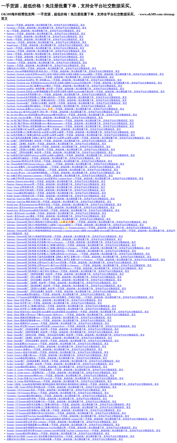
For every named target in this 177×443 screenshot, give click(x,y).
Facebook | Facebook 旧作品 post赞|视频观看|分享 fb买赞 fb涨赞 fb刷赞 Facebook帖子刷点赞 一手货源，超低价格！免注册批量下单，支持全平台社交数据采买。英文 (86, 91)
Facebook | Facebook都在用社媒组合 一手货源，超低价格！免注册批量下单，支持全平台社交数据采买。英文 (59, 106)
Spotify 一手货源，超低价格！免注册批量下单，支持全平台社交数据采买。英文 (45, 48)
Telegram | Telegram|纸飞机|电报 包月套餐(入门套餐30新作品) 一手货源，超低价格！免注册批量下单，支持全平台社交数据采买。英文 (71, 251)
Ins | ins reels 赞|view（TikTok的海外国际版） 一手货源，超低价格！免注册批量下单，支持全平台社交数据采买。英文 (64, 172)
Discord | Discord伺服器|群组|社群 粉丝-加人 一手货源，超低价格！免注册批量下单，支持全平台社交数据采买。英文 (63, 71)
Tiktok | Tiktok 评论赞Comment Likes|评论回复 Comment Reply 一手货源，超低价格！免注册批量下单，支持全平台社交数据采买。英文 (71, 326)
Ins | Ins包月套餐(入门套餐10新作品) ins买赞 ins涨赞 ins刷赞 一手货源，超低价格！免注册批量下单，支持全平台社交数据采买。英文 (71, 132)
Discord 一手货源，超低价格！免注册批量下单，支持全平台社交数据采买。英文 (46, 25)
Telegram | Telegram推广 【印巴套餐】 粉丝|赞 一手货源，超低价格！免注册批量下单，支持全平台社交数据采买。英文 (64, 280)
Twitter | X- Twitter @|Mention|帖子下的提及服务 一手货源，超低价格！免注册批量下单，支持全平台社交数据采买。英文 (65, 369)
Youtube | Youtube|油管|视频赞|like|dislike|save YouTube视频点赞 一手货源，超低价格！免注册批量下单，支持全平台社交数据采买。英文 (72, 427)
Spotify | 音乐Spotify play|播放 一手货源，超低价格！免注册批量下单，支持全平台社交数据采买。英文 (56, 216)
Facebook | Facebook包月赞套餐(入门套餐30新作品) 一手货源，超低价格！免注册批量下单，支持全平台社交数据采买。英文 (67, 100)
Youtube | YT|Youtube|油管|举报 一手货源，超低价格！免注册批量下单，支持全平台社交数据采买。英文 (57, 398)
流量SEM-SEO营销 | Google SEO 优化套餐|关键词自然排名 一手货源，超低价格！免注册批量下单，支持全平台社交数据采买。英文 (71, 436)
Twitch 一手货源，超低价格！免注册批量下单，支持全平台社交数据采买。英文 (45, 57)
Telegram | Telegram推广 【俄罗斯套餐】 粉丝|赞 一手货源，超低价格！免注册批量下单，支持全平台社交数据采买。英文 (65, 274)
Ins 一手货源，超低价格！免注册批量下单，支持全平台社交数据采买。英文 (44, 31)
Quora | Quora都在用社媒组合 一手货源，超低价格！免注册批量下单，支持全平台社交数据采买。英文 (56, 193)
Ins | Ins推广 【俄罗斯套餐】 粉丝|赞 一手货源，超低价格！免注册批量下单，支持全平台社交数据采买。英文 (60, 141)
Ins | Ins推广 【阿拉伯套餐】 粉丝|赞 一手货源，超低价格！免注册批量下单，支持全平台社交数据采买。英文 (60, 152)
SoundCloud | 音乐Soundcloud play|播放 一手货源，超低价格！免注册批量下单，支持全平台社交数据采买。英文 (61, 207)
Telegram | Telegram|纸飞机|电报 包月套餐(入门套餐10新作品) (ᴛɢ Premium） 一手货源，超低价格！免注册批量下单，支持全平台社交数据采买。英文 (78, 248)
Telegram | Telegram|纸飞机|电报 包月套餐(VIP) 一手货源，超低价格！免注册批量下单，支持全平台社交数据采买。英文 (64, 239)
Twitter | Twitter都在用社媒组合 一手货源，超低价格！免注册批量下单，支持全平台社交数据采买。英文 (57, 367)
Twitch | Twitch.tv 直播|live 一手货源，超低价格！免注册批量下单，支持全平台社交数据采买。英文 (54, 349)
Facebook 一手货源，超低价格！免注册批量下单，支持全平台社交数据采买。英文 (47, 28)
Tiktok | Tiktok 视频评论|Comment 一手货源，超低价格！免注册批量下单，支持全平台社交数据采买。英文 (58, 323)
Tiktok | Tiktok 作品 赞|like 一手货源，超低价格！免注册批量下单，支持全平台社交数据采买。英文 (54, 300)
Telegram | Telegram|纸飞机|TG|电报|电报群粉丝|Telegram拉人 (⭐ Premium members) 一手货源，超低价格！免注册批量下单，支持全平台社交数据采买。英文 (82, 228)
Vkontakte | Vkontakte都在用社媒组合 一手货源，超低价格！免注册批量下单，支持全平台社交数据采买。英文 (60, 396)
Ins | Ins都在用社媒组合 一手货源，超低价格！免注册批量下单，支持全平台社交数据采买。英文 (53, 158)
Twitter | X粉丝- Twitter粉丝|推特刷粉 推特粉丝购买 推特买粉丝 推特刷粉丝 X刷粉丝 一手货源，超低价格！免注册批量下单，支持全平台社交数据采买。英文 (83, 384)
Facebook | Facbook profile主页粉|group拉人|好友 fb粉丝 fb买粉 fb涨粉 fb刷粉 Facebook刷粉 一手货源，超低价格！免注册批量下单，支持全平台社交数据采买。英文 (85, 74)
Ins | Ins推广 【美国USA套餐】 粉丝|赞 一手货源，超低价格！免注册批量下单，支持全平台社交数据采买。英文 (61, 149)
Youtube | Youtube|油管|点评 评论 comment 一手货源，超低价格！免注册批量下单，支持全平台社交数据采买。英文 (62, 422)
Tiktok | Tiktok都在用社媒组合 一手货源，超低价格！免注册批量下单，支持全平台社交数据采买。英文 (56, 346)
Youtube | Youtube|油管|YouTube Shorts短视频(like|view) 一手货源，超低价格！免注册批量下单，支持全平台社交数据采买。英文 (68, 416)
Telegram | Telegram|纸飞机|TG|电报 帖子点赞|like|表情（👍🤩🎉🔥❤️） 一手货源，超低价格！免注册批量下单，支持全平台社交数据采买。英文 (77, 222)
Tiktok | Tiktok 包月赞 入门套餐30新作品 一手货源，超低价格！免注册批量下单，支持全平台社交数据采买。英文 (61, 309)
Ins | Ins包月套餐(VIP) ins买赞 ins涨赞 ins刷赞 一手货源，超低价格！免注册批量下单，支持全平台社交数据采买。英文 (64, 129)
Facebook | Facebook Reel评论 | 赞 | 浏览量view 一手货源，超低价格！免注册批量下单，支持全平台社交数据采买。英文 (64, 80)
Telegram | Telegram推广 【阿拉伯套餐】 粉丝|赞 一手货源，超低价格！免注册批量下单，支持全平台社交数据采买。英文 (65, 291)
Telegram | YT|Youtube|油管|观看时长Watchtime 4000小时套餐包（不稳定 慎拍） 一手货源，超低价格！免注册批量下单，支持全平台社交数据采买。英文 (80, 297)
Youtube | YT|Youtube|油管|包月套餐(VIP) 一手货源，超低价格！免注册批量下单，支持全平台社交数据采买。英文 (62, 401)
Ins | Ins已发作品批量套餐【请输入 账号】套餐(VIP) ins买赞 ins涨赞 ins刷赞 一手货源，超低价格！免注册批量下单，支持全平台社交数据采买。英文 (78, 138)
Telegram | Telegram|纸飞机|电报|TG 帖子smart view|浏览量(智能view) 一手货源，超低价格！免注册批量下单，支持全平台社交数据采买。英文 (75, 268)
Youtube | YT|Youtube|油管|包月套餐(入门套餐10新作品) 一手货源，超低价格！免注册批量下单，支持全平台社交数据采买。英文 (69, 404)
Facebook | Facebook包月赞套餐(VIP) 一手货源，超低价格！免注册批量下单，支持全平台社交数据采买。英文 (60, 94)
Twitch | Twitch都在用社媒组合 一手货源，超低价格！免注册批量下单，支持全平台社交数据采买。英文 (57, 358)
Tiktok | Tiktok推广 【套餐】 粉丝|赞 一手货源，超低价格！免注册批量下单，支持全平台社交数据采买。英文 (59, 338)
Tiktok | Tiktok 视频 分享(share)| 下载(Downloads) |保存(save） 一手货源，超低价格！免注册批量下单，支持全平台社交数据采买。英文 (71, 314)
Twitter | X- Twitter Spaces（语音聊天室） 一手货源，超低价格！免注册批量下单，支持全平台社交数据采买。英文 (62, 372)
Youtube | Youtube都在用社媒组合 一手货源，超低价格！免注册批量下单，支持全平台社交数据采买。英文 (58, 433)
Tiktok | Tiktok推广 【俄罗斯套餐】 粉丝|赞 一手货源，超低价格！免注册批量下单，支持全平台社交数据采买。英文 (63, 332)
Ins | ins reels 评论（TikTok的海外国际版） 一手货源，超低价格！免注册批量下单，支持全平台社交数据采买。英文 (62, 170)
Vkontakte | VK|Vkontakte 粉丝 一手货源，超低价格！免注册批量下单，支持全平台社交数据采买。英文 (56, 390)
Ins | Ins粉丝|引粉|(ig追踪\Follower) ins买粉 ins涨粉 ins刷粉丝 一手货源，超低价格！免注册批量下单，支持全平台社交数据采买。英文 (71, 155)
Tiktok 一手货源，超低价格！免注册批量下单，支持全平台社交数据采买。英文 (45, 54)
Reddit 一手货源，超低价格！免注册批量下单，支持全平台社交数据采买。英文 (45, 39)
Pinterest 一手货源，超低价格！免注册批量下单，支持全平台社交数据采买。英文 (46, 33)
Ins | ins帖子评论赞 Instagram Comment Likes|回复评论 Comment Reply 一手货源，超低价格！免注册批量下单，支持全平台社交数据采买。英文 (75, 178)
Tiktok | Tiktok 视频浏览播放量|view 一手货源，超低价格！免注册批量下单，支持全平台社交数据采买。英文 (59, 317)
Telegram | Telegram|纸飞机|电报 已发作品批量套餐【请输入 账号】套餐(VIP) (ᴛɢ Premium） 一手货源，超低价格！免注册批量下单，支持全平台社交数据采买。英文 (86, 259)
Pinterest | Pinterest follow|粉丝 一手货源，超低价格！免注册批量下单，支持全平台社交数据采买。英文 (56, 181)
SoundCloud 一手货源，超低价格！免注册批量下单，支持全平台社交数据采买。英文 (48, 45)
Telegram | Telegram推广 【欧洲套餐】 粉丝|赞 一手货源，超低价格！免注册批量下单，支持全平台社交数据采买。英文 (64, 285)
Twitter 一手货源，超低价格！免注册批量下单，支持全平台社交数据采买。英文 (45, 59)
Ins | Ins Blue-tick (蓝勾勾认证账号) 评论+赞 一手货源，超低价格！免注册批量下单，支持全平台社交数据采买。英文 (63, 112)
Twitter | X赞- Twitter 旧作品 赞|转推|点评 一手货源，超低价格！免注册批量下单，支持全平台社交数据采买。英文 (62, 387)
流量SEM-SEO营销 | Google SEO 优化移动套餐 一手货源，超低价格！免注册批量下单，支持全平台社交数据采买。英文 (65, 439)
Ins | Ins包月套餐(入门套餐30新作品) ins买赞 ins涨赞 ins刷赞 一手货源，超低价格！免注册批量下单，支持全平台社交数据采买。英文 (71, 135)
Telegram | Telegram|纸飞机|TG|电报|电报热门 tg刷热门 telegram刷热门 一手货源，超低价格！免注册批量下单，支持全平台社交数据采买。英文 (75, 225)
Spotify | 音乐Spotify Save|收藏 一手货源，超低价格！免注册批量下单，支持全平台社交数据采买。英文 (56, 213)
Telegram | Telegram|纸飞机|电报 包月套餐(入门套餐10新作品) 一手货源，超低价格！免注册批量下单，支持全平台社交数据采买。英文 (71, 245)
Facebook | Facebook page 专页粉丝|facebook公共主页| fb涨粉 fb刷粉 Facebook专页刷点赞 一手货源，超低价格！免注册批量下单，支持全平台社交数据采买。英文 (84, 83)
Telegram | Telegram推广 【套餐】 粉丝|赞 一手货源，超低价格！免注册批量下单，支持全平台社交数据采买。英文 (62, 283)
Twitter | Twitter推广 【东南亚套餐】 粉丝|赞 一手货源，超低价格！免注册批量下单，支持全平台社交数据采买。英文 (63, 361)
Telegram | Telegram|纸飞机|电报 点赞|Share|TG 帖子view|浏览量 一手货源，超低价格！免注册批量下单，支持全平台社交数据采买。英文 (72, 262)
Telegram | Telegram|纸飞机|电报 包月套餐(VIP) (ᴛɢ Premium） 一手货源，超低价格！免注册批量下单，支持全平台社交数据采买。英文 (71, 242)
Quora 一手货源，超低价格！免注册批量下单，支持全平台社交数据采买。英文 (45, 36)
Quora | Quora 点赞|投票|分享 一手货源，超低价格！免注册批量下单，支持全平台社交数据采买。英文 (56, 187)
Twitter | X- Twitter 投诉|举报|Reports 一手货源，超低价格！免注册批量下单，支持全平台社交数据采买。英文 (59, 381)
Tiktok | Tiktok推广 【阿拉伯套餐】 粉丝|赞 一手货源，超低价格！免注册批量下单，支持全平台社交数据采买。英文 (63, 341)
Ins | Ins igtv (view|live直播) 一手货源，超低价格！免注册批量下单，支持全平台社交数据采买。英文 (55, 117)
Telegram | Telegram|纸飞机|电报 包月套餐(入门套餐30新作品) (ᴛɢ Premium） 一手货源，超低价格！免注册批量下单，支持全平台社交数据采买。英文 (78, 254)
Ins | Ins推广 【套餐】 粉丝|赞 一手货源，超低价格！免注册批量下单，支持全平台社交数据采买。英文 (56, 144)
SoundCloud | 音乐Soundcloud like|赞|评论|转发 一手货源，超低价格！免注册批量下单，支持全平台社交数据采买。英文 (64, 204)
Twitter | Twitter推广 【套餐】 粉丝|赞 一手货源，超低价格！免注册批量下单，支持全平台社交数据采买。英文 (60, 364)
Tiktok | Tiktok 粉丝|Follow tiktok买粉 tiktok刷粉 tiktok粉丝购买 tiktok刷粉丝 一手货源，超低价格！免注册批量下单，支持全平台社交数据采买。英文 (78, 312)
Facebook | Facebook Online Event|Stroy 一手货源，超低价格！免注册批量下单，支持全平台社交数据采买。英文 (60, 77)
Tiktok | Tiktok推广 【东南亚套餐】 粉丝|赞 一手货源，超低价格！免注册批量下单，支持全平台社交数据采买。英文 (63, 329)
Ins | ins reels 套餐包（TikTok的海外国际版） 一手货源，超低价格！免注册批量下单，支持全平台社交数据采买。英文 (63, 167)
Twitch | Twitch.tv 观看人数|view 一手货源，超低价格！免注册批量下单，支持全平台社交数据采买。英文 (57, 355)
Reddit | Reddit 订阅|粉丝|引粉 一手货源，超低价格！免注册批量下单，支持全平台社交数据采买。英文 (56, 196)
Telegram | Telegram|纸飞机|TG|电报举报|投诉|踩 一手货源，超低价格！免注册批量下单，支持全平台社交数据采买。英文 (65, 236)
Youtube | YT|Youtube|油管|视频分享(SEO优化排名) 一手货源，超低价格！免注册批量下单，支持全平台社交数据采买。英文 (66, 413)
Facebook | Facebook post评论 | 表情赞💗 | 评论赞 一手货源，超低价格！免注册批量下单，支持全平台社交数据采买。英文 (65, 88)
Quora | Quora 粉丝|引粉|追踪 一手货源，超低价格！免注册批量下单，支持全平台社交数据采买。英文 (56, 190)
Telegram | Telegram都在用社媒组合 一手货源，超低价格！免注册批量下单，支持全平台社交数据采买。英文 (59, 294)
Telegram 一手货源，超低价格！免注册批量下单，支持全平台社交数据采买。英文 (46, 51)
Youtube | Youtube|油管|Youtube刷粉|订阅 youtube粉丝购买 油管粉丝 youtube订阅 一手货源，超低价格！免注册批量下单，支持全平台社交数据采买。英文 (80, 419)
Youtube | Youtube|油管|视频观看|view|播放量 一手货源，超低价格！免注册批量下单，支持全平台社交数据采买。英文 (63, 425)
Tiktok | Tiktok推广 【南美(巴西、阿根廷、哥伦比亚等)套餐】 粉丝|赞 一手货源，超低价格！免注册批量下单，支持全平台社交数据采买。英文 (76, 335)
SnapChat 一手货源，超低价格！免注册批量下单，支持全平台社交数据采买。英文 (47, 42)
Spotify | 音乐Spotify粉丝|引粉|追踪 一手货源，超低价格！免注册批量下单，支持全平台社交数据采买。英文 (59, 219)
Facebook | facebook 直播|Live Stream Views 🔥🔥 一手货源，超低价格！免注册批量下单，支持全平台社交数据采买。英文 (65, 109)
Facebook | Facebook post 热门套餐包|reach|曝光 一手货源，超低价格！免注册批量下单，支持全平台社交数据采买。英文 (64, 86)
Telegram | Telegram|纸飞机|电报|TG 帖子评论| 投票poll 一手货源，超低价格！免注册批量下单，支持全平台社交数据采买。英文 (68, 271)
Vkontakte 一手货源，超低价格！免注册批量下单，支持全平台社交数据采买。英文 (47, 62)
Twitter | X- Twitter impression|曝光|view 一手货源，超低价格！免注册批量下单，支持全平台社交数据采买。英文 (60, 375)
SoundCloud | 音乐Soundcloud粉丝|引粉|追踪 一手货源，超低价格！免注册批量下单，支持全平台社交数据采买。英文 (63, 210)
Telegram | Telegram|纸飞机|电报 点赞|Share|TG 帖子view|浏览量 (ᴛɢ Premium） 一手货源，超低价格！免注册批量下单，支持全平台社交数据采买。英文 (79, 265)
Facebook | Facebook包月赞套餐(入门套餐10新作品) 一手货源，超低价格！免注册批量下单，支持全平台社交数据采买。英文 (67, 97)
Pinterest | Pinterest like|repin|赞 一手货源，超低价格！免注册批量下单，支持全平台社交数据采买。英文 (56, 184)
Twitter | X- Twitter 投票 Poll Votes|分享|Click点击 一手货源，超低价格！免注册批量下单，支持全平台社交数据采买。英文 (65, 378)
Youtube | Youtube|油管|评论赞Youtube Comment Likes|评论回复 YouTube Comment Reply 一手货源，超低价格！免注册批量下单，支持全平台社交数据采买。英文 (84, 430)
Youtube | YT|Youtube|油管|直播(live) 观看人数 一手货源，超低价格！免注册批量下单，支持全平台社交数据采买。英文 (64, 410)
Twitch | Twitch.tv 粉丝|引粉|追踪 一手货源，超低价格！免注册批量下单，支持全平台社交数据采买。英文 (58, 352)
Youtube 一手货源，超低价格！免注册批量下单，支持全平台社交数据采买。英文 (46, 65)
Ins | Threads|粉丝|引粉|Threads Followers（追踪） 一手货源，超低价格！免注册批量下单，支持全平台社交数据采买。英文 (65, 164)
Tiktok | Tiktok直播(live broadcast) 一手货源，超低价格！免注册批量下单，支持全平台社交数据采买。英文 (58, 343)
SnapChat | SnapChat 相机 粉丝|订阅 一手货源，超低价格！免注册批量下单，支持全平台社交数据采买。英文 (59, 201)
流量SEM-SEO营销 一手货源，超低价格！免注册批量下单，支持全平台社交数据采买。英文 (51, 68)
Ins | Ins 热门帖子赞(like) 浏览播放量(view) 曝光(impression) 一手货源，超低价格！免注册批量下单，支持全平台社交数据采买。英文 (70, 120)
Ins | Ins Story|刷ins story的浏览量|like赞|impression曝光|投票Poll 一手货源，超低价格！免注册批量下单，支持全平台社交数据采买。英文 (72, 115)
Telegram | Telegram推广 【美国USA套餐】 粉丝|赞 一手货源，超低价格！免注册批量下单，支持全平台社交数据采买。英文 (66, 288)
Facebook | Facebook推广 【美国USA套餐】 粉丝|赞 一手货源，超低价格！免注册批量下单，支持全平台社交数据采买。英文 (67, 103)
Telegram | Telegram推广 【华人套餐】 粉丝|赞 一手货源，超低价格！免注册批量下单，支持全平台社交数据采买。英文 (64, 277)
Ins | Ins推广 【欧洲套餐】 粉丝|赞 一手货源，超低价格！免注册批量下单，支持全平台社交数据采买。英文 (59, 146)
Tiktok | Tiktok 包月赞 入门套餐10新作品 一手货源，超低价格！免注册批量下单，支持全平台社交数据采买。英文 (61, 306)
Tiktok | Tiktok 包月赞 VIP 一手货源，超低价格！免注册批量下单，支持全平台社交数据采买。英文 (54, 303)
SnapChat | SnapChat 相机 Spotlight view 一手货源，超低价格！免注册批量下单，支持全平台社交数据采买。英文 (61, 199)
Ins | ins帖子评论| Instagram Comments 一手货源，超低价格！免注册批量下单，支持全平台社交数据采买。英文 (60, 175)
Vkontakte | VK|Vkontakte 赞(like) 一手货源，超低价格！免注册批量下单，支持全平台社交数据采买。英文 (58, 393)
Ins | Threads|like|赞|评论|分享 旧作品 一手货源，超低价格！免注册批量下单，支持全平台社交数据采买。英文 (59, 161)
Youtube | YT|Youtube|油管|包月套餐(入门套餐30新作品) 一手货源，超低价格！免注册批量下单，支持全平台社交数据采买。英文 (69, 407)
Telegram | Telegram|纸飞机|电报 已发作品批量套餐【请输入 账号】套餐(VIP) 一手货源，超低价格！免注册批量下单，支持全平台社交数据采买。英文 (79, 257)
